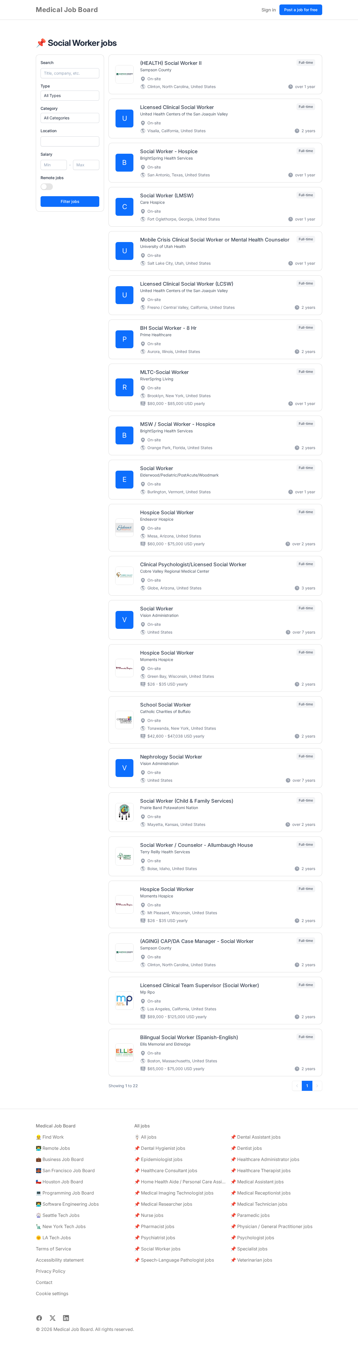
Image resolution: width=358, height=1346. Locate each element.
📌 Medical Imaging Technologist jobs (173, 1193)
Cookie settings (52, 1293)
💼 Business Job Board (60, 1159)
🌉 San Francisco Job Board (65, 1170)
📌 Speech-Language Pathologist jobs (174, 1260)
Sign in (269, 10)
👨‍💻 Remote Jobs (53, 1148)
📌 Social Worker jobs (157, 1249)
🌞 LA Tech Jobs (53, 1237)
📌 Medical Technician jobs (258, 1204)
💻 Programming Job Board (65, 1193)
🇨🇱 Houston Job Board (59, 1181)
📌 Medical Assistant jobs (257, 1181)
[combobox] (70, 141)
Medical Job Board (67, 10)
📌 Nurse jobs (148, 1215)
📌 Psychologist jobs (252, 1237)
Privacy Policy (50, 1271)
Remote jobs (52, 177)
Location (48, 130)
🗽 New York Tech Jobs (61, 1226)
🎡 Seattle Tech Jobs (57, 1215)
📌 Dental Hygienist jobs (159, 1148)
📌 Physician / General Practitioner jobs (271, 1226)
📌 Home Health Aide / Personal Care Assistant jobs (180, 1181)
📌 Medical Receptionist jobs (260, 1193)
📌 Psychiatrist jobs (154, 1237)
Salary (46, 154)
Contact (44, 1282)
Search (47, 62)
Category (49, 108)
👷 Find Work (50, 1137)
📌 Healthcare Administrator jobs (264, 1159)
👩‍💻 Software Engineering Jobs (67, 1204)
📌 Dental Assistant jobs (255, 1137)
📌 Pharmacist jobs (154, 1226)
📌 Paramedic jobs (250, 1215)
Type (45, 86)
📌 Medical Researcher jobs (163, 1204)
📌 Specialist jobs (248, 1249)
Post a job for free (300, 9)
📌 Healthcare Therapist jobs (260, 1170)
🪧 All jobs (145, 1137)
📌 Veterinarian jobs (251, 1260)
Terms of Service (53, 1249)
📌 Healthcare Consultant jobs (165, 1170)
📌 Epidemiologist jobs (158, 1159)
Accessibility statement (60, 1260)
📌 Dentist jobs (246, 1148)
